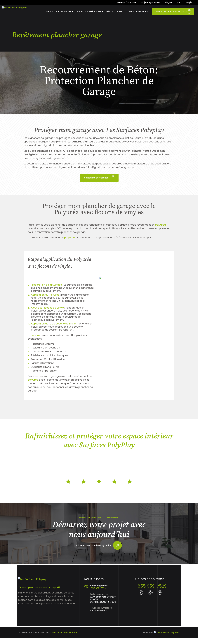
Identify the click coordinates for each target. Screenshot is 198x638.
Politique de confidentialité (64, 632)
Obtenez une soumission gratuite (93, 545)
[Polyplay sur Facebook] (141, 592)
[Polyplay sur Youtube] (160, 592)
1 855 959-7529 (98, 588)
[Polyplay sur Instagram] (150, 592)
